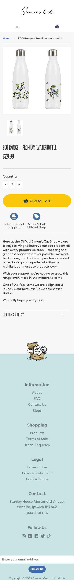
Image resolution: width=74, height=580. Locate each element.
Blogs (37, 410)
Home (6, 38)
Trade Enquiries (37, 445)
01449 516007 (37, 513)
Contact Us (37, 404)
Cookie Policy (37, 479)
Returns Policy (13, 315)
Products (37, 433)
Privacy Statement (37, 473)
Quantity (10, 176)
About (37, 392)
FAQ (37, 398)
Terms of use (37, 467)
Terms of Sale (37, 439)
